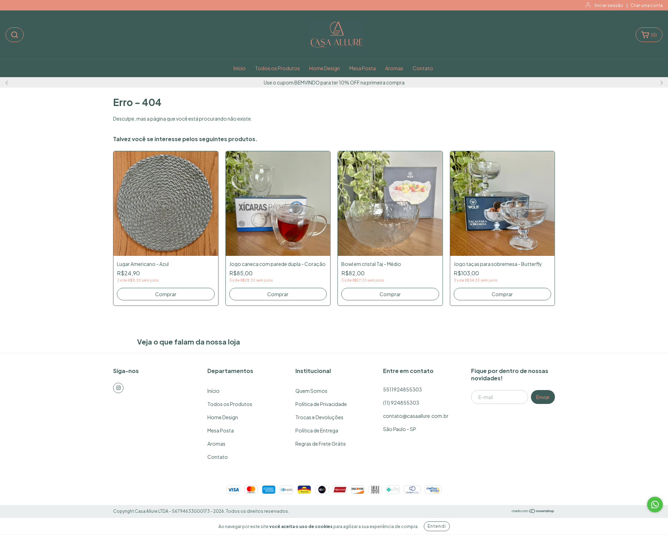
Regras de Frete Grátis (320, 443)
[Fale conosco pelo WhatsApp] (655, 504)
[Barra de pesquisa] (15, 34)
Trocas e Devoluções (319, 417)
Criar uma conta (646, 5)
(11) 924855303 (401, 402)
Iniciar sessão (609, 5)
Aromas (394, 68)
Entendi (437, 526)
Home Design (324, 68)
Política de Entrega (316, 430)
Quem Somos (311, 391)
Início (239, 68)
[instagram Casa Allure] (118, 388)
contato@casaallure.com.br (415, 416)
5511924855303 (402, 389)
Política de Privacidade (321, 404)
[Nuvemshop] (533, 511)
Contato (423, 68)
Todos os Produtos (277, 68)
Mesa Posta (362, 68)
